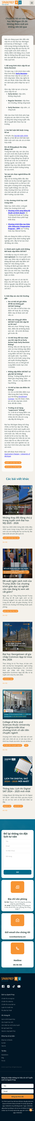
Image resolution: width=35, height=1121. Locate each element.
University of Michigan (13, 467)
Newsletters (4, 1055)
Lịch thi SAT (18, 806)
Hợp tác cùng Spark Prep (8, 1031)
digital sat (7, 806)
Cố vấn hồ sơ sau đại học (8, 1004)
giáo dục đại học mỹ (10, 611)
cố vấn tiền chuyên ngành (12, 745)
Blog (2, 1058)
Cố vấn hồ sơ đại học (7, 1001)
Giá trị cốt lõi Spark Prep (8, 1019)
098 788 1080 (17, 965)
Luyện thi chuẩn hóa (7, 1007)
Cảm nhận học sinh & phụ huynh (10, 1025)
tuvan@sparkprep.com (17, 937)
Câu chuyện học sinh (7, 1022)
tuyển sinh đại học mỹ (13, 462)
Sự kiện (3, 1043)
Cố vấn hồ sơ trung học (7, 998)
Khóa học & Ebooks (6, 1040)
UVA (26, 745)
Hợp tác (3, 1046)
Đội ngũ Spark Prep (6, 1028)
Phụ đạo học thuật (6, 1010)
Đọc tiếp (5, 542)
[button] (32, 3)
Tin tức (3, 1061)
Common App (8, 679)
